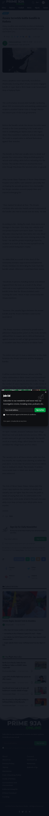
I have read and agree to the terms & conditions (21, 414)
